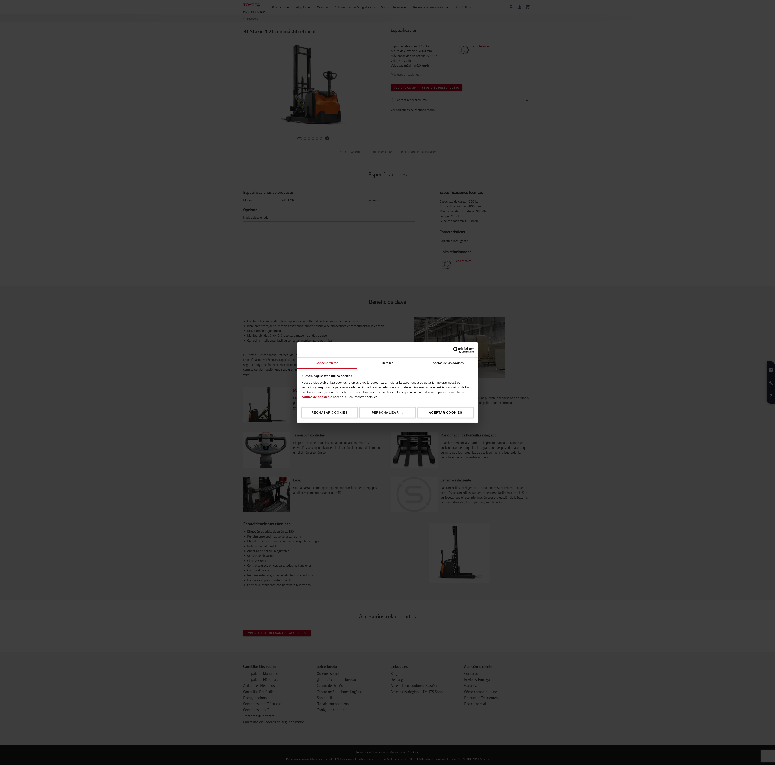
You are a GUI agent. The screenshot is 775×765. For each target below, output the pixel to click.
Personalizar (385, 412)
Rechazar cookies (329, 412)
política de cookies (315, 396)
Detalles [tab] (387, 363)
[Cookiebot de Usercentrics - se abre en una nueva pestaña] (456, 350)
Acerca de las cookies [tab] (448, 363)
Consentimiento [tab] (327, 363)
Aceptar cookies (445, 412)
